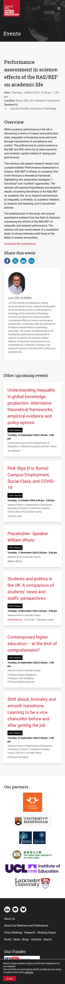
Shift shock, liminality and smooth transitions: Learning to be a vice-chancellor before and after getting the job (32, 712)
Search (48, 939)
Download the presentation (20, 243)
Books (8, 939)
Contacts (36, 939)
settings (29, 972)
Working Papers (46, 932)
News (17, 939)
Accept (9, 978)
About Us (9, 918)
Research (29, 932)
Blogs (25, 939)
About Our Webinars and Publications (26, 925)
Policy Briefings (13, 932)
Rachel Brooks (15, 619)
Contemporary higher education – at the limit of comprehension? (32, 643)
